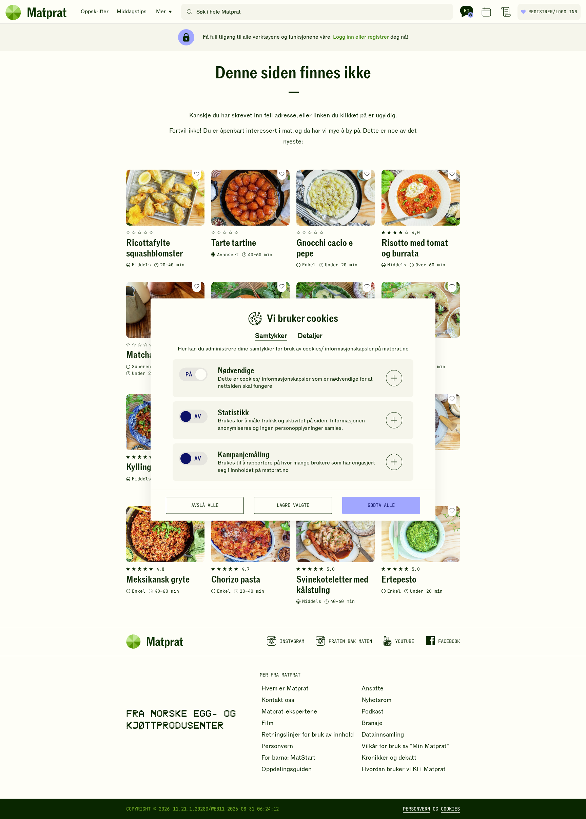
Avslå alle (204, 505)
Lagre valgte (293, 505)
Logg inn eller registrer (361, 37)
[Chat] (466, 12)
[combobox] (318, 12)
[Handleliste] (506, 12)
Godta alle (381, 505)
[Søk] (189, 12)
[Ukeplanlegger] (486, 12)
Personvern (416, 809)
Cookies (450, 809)
